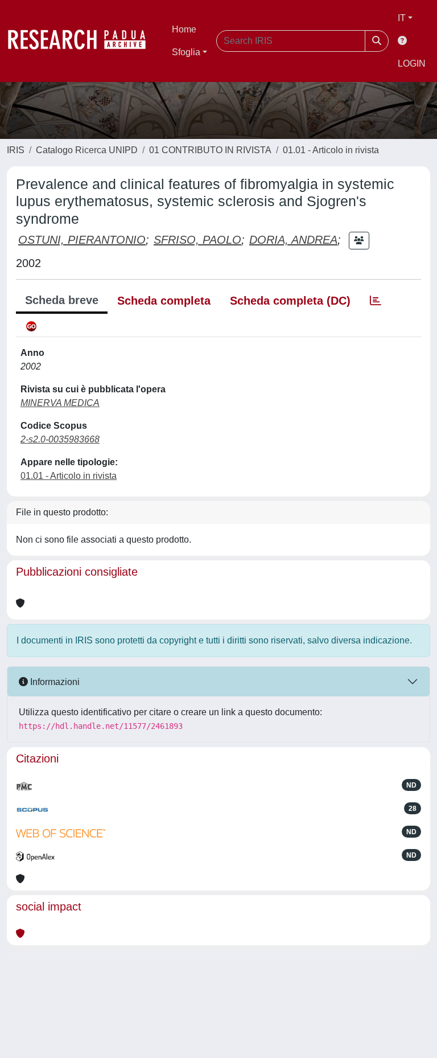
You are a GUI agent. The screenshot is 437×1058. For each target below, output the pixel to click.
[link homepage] (82, 41)
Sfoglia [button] (186, 52)
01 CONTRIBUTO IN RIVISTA (210, 150)
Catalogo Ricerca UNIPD (87, 150)
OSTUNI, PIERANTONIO (82, 239)
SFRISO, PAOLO (197, 239)
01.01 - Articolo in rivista (331, 150)
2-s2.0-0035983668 (60, 439)
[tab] (375, 301)
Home (184, 29)
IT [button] (402, 18)
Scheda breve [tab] (61, 300)
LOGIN (412, 63)
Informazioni (54, 682)
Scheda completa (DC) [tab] (290, 300)
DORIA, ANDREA (293, 239)
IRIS (15, 150)
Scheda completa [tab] (164, 300)
